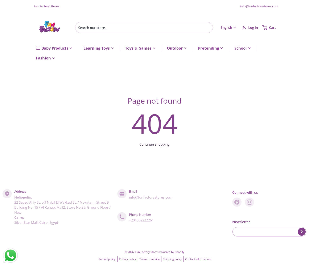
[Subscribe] (302, 232)
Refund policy (107, 259)
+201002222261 (141, 220)
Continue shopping (154, 144)
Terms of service (149, 259)
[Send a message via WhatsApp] (10, 255)
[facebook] (237, 202)
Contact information (198, 259)
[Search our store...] (207, 28)
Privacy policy (127, 259)
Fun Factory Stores (146, 252)
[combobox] (143, 27)
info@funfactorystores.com (259, 6)
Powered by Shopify (171, 252)
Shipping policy (172, 259)
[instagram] (249, 202)
